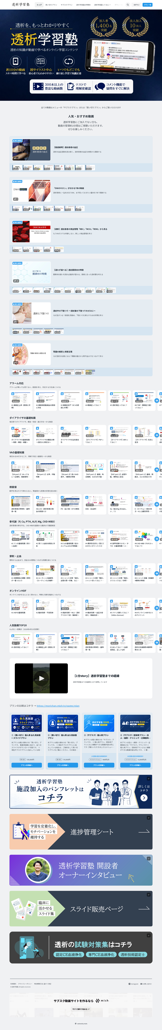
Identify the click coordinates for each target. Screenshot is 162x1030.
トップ (39, 5)
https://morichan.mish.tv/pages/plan (58, 705)
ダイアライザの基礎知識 (22, 417)
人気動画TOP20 (18, 625)
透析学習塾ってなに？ (102, 5)
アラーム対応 (16, 383)
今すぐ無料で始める (79, 1009)
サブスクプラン (66, 5)
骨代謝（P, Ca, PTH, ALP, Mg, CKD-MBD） (32, 521)
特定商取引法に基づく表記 (42, 984)
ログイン (136, 5)
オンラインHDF (17, 590)
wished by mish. (82, 1024)
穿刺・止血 (15, 556)
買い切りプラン (51, 5)
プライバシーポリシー (25, 984)
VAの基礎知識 (16, 452)
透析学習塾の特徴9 (83, 5)
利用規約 (13, 984)
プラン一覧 (119, 5)
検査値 (13, 487)
